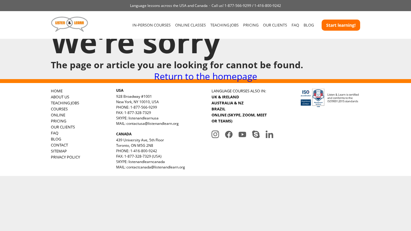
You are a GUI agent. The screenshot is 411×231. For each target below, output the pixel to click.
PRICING (250, 25)
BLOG (309, 25)
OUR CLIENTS (275, 25)
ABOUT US (60, 97)
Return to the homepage (205, 76)
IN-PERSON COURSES (151, 25)
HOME (57, 91)
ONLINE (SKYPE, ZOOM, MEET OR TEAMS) (239, 118)
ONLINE (58, 115)
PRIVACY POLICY (65, 157)
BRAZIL (218, 109)
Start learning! (341, 25)
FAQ (295, 25)
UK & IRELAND (225, 97)
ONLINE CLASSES (190, 25)
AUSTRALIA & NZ (228, 103)
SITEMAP (59, 151)
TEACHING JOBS (224, 25)
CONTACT (59, 145)
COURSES (59, 109)
